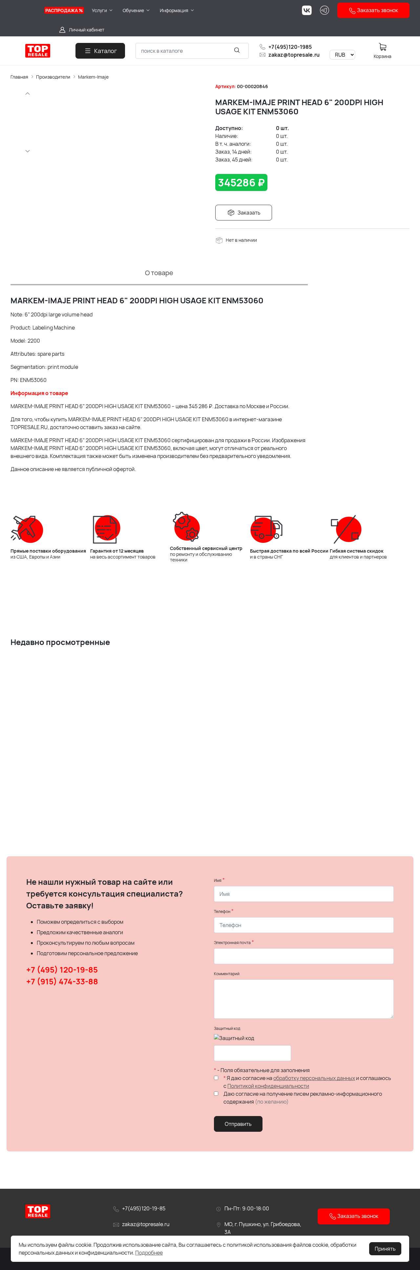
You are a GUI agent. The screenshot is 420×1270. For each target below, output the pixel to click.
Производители (53, 77)
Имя (217, 880)
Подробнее (149, 1252)
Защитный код (227, 1028)
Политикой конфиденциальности (268, 1086)
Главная (19, 77)
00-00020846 (252, 86)
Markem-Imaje (93, 77)
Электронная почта (232, 942)
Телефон (222, 911)
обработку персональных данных (314, 1078)
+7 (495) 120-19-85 (62, 969)
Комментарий (227, 973)
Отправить (238, 1124)
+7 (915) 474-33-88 (62, 981)
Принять (385, 1248)
